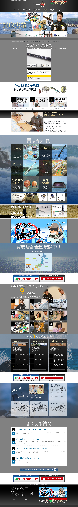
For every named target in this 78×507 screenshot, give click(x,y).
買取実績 (26, 487)
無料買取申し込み (17, 488)
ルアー (23, 494)
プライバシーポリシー (22, 489)
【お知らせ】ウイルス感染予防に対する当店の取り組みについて (39, 38)
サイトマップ (56, 0)
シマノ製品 (31, 492)
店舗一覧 (12, 488)
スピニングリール (15, 493)
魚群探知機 (23, 496)
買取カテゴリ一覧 (15, 487)
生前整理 (14, 499)
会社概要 (52, 0)
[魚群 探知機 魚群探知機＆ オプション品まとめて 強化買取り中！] (53, 176)
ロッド (23, 493)
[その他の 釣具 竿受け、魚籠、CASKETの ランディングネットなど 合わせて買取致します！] (25, 176)
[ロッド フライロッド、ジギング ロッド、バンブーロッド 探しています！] (25, 160)
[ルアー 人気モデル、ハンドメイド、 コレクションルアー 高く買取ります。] (53, 160)
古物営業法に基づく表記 (62, 0)
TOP (11, 487)
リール (17, 148)
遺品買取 (26, 499)
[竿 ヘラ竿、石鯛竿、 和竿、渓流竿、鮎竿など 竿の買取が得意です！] (53, 144)
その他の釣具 (24, 495)
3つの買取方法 (22, 487)
